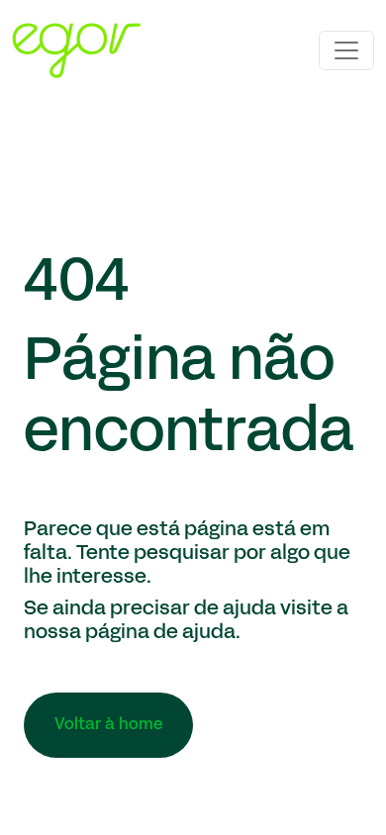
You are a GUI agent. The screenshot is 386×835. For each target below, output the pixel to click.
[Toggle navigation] (346, 50)
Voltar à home (108, 725)
